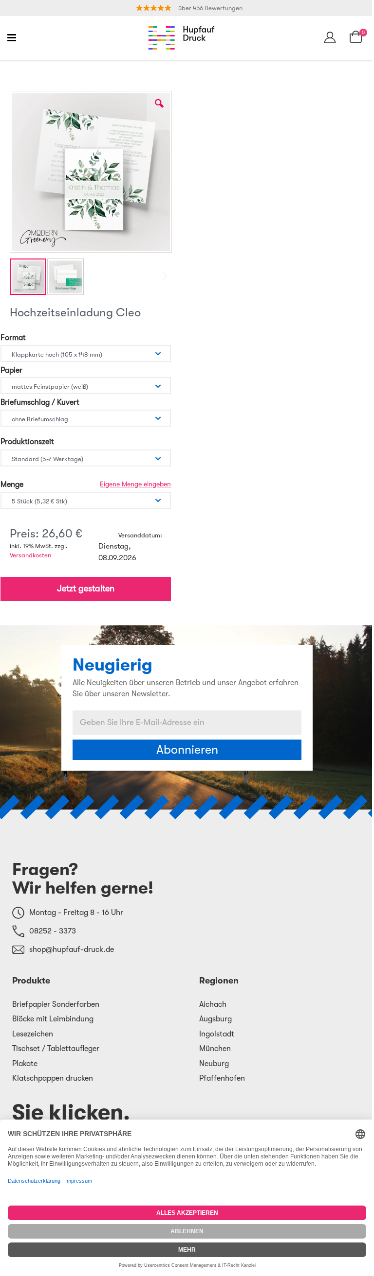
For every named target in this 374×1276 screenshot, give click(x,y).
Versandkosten (30, 555)
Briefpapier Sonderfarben (55, 1004)
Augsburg (215, 1019)
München (215, 1048)
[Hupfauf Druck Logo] (181, 38)
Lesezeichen (32, 1034)
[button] (159, 110)
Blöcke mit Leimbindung (53, 1019)
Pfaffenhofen (222, 1078)
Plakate (24, 1063)
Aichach (212, 1004)
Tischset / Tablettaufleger (55, 1048)
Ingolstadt (216, 1034)
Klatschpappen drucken (52, 1078)
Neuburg (214, 1063)
